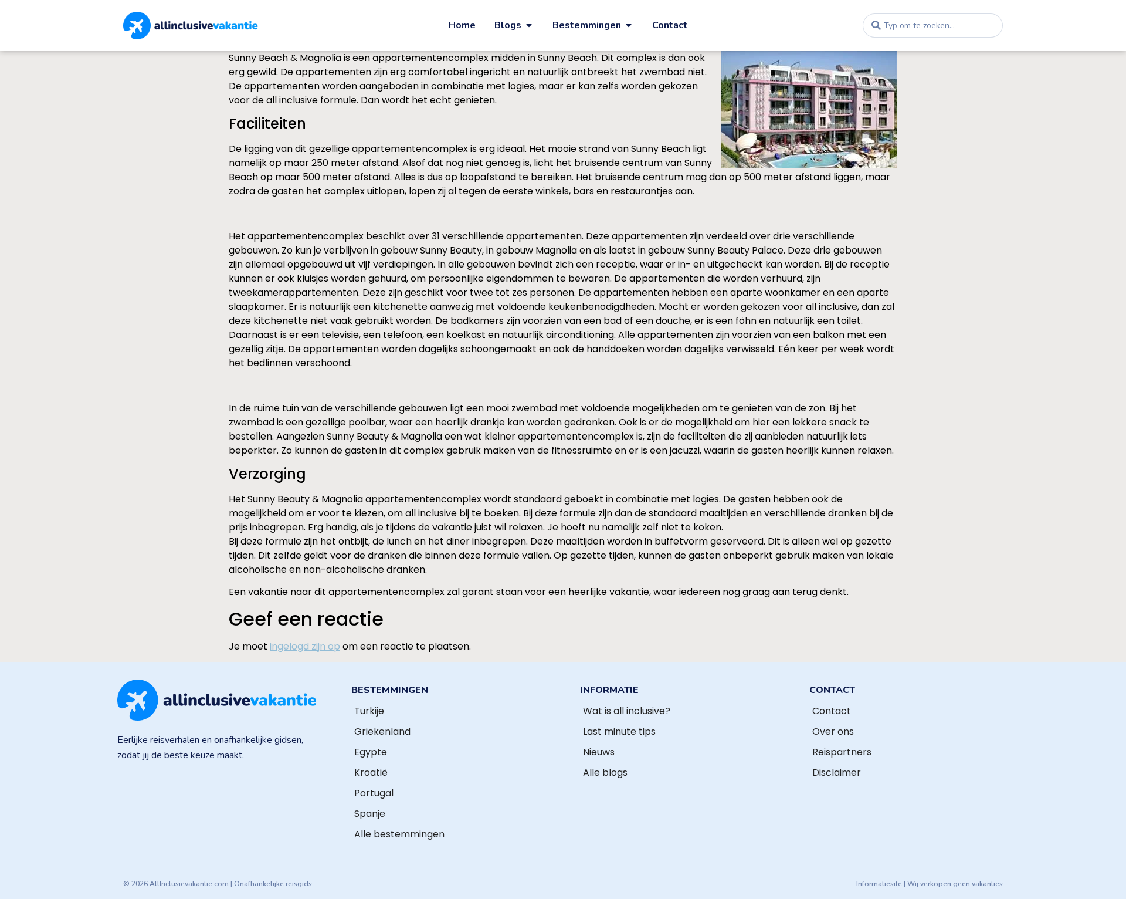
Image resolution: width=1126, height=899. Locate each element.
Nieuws (599, 752)
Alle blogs (605, 772)
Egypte (370, 752)
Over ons (833, 731)
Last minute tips (619, 731)
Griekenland (382, 731)
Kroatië (371, 772)
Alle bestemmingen (399, 834)
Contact (831, 711)
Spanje (369, 813)
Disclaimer (836, 772)
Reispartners (841, 752)
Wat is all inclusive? (626, 711)
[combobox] (933, 25)
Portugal (374, 793)
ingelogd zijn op (305, 646)
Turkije (369, 711)
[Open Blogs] (529, 25)
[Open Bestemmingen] (628, 25)
